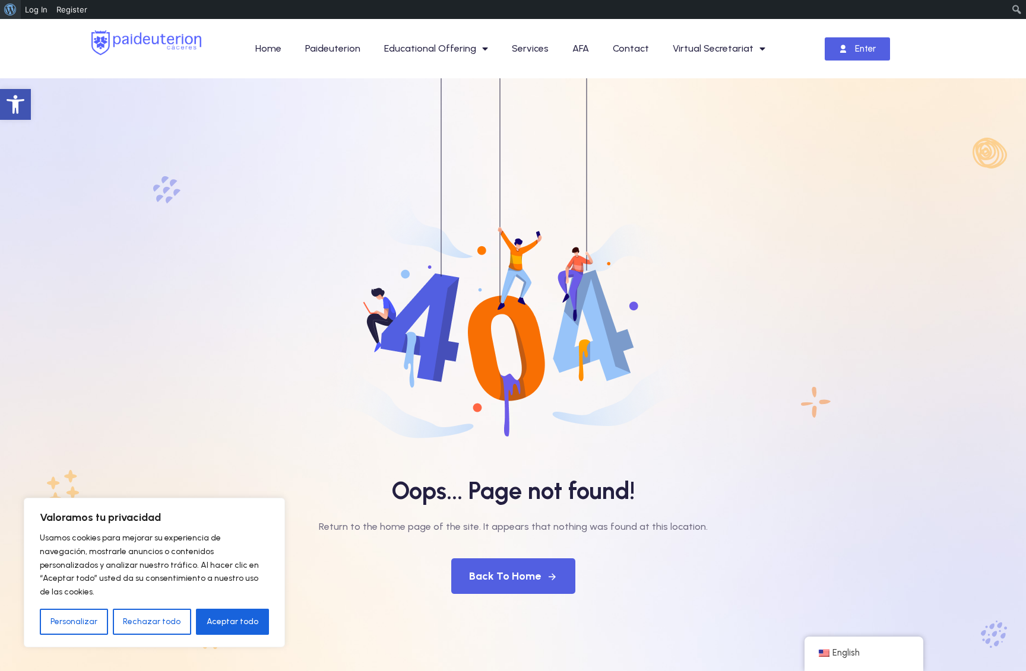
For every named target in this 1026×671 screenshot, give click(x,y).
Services (530, 48)
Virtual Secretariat (713, 48)
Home (268, 48)
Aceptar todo (232, 621)
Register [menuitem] (71, 9)
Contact (631, 48)
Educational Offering (430, 48)
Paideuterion (332, 48)
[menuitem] (10, 9)
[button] (15, 104)
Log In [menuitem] (36, 9)
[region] (154, 572)
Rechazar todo (151, 621)
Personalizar (73, 621)
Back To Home (505, 576)
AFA (580, 48)
